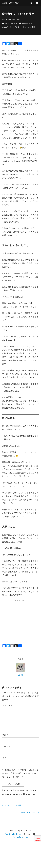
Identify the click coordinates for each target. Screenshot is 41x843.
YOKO (20, 675)
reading (25, 23)
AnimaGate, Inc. (20, 837)
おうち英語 (8, 23)
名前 (5, 735)
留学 (15, 23)
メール (6, 746)
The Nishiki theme (12, 834)
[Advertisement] (20, 622)
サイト (5, 758)
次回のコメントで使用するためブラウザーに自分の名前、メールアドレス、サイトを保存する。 (20, 773)
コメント (7, 705)
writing (11, 27)
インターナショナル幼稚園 (24, 27)
